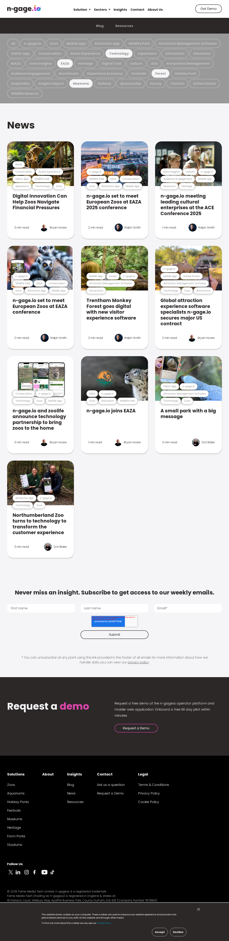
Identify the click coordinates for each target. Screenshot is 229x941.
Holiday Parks (18, 802)
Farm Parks (16, 836)
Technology (119, 53)
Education (202, 53)
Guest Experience (85, 53)
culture (136, 63)
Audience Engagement (30, 73)
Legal (143, 774)
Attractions (175, 53)
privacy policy (138, 662)
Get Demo (208, 8)
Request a (48, 706)
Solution (80, 9)
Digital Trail (111, 63)
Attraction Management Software (188, 43)
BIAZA (16, 63)
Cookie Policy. (104, 923)
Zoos (54, 43)
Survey (156, 83)
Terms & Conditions (153, 784)
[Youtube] (46, 874)
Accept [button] (160, 932)
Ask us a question (111, 784)
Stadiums (14, 844)
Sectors (100, 9)
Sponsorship (130, 83)
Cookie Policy (148, 802)
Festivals (138, 73)
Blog (100, 26)
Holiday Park (185, 73)
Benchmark (69, 73)
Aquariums (147, 53)
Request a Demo (136, 728)
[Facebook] (37, 874)
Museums (81, 83)
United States (204, 83)
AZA (154, 63)
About (48, 774)
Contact (137, 9)
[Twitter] (11, 874)
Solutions (16, 774)
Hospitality (20, 83)
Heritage (85, 63)
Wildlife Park (139, 43)
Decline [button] (178, 932)
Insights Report (51, 83)
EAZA (65, 63)
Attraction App (107, 43)
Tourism (177, 83)
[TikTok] (54, 874)
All (13, 43)
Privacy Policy (149, 793)
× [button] (197, 909)
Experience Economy (105, 73)
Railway (104, 83)
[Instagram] (28, 874)
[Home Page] (24, 8)
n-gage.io (32, 43)
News (21, 125)
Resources (124, 26)
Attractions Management (188, 63)
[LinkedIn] (20, 874)
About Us (155, 9)
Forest (160, 73)
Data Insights (41, 63)
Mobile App (76, 43)
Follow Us (15, 864)
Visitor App (20, 53)
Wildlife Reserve (24, 93)
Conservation (50, 53)
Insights (120, 9)
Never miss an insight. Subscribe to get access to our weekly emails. (114, 592)
